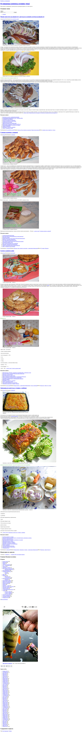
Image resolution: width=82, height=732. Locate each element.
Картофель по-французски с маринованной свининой (13, 378)
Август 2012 (5, 708)
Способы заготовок (6, 596)
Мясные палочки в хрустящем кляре (10, 123)
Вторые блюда (16, 385)
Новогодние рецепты (35, 130)
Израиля (6, 579)
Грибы (4, 563)
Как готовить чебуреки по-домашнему (10, 382)
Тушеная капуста (6, 547)
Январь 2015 (5, 679)
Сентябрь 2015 (5, 672)
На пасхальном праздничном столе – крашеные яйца (13, 118)
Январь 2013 (5, 703)
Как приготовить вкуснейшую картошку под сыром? (13, 539)
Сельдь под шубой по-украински (9, 120)
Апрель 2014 (5, 688)
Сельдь (54, 130)
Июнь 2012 (5, 710)
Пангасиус (42, 385)
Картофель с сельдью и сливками (9, 127)
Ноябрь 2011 (5, 717)
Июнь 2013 (5, 698)
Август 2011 (5, 720)
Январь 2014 (5, 691)
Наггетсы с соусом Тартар (8, 374)
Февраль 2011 (5, 726)
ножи (6, 572)
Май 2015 (4, 675)
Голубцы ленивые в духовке (8, 536)
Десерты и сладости (6, 564)
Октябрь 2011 (5, 718)
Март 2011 (5, 725)
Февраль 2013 (5, 702)
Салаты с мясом (8, 591)
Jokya (4, 19)
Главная (4, 14)
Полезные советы (6, 587)
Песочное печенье (6, 237)
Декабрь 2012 (5, 704)
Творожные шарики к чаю (8, 242)
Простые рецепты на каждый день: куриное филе (12, 377)
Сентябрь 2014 (5, 683)
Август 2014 (5, 684)
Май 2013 (4, 699)
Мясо (4, 574)
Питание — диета (6, 585)
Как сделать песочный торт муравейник (10, 243)
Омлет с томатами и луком (8, 128)
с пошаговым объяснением (33, 248)
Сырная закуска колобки (7, 122)
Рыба (46, 385)
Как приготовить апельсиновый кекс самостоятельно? (13, 236)
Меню (2, 11)
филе (50, 385)
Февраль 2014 (5, 690)
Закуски (19, 130)
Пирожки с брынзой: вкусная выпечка (10, 244)
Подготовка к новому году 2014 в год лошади (11, 125)
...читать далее (40, 112)
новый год (50, 130)
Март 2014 (5, 689)
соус (48, 385)
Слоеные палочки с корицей (9, 132)
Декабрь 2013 (5, 692)
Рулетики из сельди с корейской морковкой (11, 117)
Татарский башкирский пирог (8, 235)
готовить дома (45, 130)
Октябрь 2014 (5, 682)
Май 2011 (4, 723)
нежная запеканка (14, 416)
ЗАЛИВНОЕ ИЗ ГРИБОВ (8, 119)
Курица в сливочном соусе (8, 538)
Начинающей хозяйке (7, 580)
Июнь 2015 (5, 674)
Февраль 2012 (5, 714)
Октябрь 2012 (5, 706)
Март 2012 (5, 713)
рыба (48, 285)
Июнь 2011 (5, 722)
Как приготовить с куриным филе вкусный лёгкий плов (13, 373)
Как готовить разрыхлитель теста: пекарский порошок (13, 241)
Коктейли (7, 576)
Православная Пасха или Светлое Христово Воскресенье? (14, 238)
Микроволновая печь (9, 569)
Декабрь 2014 (5, 680)
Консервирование (6, 570)
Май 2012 (4, 711)
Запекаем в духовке (23, 549)
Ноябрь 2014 (5, 681)
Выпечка (15, 248)
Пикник (4, 584)
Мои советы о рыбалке (7, 663)
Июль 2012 (5, 709)
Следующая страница (20, 554)
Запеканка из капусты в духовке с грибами (11, 383)
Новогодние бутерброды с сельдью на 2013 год (12, 124)
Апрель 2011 (5, 724)
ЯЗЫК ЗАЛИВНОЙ (6, 126)
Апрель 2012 (5, 712)
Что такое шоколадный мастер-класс (10, 240)
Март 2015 (5, 677)
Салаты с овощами (8, 592)
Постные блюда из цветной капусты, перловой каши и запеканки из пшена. (17, 537)
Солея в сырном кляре (7, 250)
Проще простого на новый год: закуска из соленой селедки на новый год (22, 16)
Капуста (48, 549)
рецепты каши (5, 588)
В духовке (43, 248)
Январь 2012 (5, 715)
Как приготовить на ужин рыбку (9, 375)
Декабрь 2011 (5, 716)
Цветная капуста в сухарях (8, 540)
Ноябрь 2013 (5, 693)
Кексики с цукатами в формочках (9, 239)
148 (13, 554)
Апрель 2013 (5, 700)
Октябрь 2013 (5, 694)
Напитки (4, 575)
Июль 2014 (5, 685)
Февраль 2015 (5, 678)
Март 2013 (5, 701)
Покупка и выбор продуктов (8, 586)
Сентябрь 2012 (5, 707)
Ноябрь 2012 (5, 705)
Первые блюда (5, 583)
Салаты (4, 590)
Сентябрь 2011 (5, 719)
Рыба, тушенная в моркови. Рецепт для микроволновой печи (14, 376)
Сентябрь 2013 (5, 695)
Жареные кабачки (6, 379)
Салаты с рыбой (8, 593)
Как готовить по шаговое (26, 130)
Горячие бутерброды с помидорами (9, 121)
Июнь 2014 (5, 686)
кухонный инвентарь (7, 571)
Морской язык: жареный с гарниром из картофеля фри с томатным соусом (17, 372)
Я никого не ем (5, 597)
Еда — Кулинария (6, 565)
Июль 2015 (5, 673)
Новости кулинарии (6, 582)
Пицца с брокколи (6, 544)
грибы (45, 549)
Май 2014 (4, 687)
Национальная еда (6, 578)
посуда (6, 573)
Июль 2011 (5, 721)
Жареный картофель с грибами (9, 541)
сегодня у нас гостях (6, 594)
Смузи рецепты (8, 577)
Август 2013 (5, 696)
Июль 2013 (5, 697)
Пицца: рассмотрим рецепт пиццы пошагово (11, 245)
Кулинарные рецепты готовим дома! (15, 4)
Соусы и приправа (33, 385)
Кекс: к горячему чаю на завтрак (9, 246)
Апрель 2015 (5, 676)
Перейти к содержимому (5, 0)
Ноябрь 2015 (5, 671)
